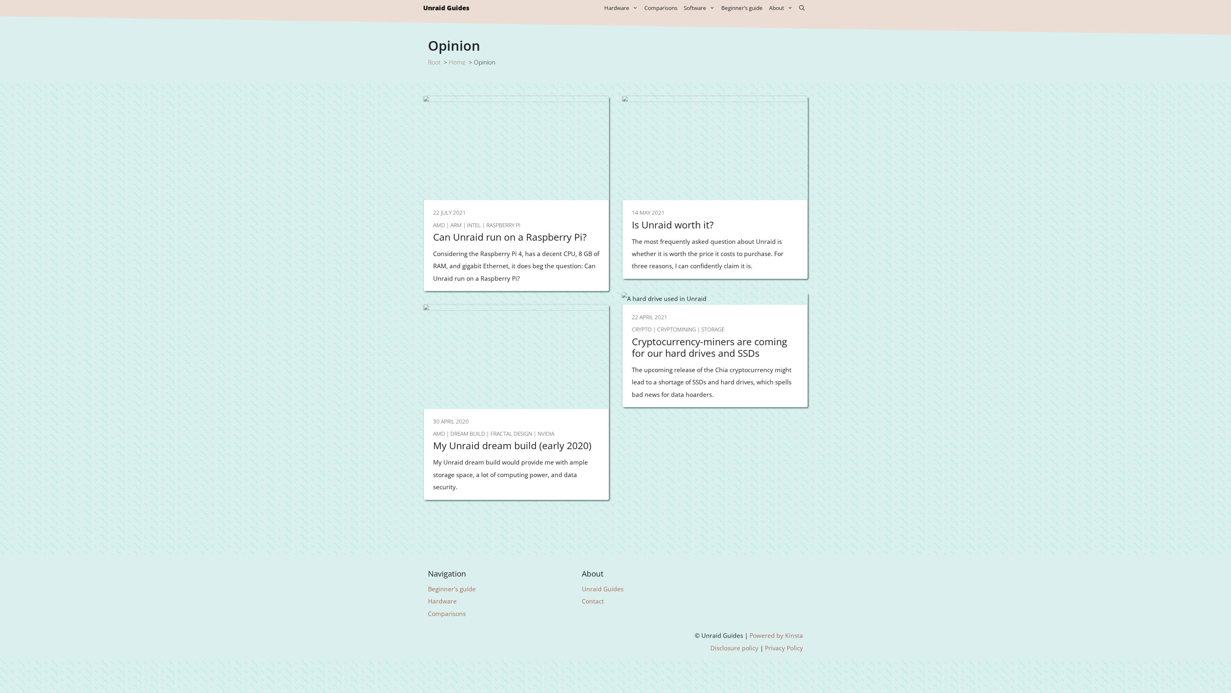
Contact (593, 601)
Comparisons (660, 8)
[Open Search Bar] (802, 8)
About (776, 8)
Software (695, 8)
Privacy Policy (784, 648)
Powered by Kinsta (776, 635)
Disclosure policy (734, 648)
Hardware (616, 8)
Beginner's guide (452, 589)
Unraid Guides (446, 8)
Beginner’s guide (742, 8)
